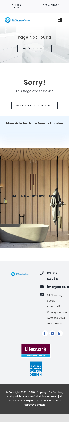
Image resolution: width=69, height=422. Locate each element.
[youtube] (52, 333)
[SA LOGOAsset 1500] (17, 18)
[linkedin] (60, 333)
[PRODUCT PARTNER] (36, 345)
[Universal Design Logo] (36, 363)
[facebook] (45, 333)
